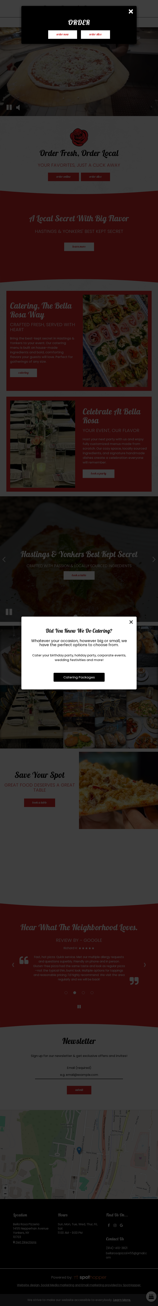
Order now (62, 34)
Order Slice (91, 35)
